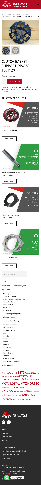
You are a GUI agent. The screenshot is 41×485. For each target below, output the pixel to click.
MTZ (23, 383)
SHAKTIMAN (27, 390)
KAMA (37, 373)
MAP (23, 379)
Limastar (5, 379)
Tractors (5, 282)
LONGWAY (14, 379)
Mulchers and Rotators (11, 361)
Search (26, 274)
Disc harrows (8, 327)
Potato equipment (9, 339)
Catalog (5, 433)
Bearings (6, 293)
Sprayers (6, 356)
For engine (7, 310)
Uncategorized (7, 365)
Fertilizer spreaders (10, 325)
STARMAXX (36, 391)
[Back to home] (15, 4)
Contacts (5, 440)
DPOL (33, 373)
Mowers (6, 350)
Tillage (5, 333)
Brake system (8, 305)
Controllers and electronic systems (14, 286)
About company (7, 437)
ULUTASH (13, 399)
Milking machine (9, 330)
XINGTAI (19, 399)
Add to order (14, 82)
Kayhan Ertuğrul (7, 376)
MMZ (37, 380)
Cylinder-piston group (13, 314)
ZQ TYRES (28, 399)
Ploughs (6, 336)
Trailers (5, 342)
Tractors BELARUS (8, 447)
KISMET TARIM (25, 376)
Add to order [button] (9, 139)
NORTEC (33, 383)
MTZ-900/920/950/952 (13, 89)
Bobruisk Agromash (9, 373)
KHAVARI (16, 376)
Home (4, 14)
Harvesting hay (8, 353)
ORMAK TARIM (5, 388)
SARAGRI (23, 388)
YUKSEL (24, 399)
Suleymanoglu (10, 395)
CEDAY (29, 373)
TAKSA (19, 395)
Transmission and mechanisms (20, 87)
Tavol (32, 395)
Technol (6, 399)
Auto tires (6, 307)
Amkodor (5, 91)
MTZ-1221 (33, 89)
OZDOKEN (15, 387)
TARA (25, 395)
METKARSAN (30, 380)
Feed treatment (8, 358)
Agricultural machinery (10, 321)
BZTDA (22, 372)
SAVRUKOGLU (9, 390)
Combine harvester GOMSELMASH (14, 451)
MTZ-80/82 (25, 89)
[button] (38, 4)
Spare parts (11, 14)
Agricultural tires (9, 302)
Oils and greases (9, 317)
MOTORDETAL (11, 383)
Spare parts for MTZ (10, 296)
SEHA (19, 390)
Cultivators (7, 347)
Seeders (6, 344)
